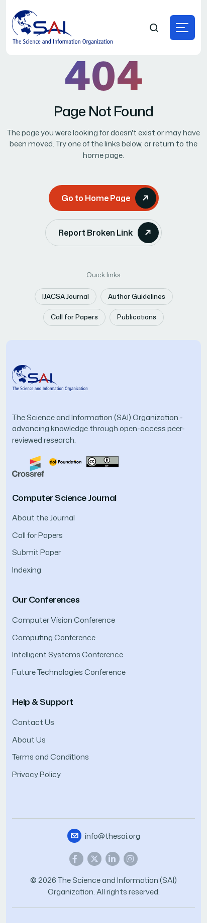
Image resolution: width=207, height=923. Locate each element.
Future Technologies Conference (69, 672)
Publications (136, 316)
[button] (182, 27)
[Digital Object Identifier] (65, 461)
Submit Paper (36, 552)
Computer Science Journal (64, 497)
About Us (29, 739)
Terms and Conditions (50, 757)
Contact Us (33, 722)
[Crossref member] (28, 465)
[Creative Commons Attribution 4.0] (102, 461)
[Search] (154, 28)
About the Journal (43, 517)
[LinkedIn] (113, 859)
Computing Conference (53, 637)
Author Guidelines (136, 296)
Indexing (26, 570)
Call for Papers (74, 316)
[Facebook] (76, 859)
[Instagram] (131, 859)
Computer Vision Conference (63, 620)
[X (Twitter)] (94, 859)
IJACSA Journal (65, 296)
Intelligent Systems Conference (67, 654)
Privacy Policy (36, 774)
